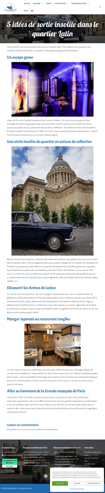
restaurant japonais (22, 370)
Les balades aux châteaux (64, 467)
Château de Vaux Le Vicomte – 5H (66, 459)
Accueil (27, 3)
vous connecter (24, 429)
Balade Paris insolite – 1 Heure (34, 457)
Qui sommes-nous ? (79, 3)
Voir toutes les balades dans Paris (35, 465)
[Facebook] (45, 476)
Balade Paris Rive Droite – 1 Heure (35, 455)
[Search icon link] (100, 7)
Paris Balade (76, 263)
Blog (26, 11)
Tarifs (48, 3)
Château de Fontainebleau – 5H (66, 456)
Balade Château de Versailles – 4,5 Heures (67, 453)
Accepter (60, 483)
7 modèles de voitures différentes (27, 274)
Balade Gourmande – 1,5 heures (35, 460)
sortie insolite (92, 259)
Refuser (77, 483)
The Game (65, 120)
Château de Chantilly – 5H (64, 462)
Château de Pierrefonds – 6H (65, 464)
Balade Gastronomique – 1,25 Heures (37, 463)
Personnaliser (94, 483)
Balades (36, 3)
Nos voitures (60, 3)
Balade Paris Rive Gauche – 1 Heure (36, 452)
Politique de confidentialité (77, 488)
